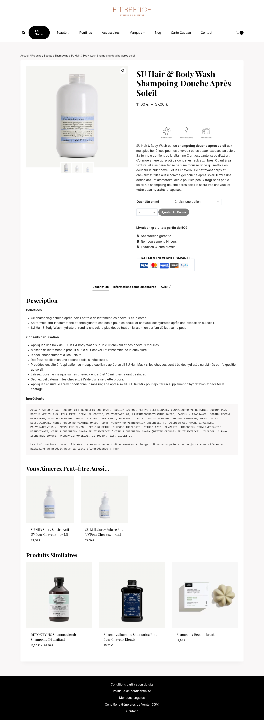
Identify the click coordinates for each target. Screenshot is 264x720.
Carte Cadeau (181, 32)
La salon (39, 32)
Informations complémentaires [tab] (134, 287)
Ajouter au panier (173, 212)
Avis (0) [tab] (166, 287)
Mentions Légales (132, 698)
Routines (85, 32)
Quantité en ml (147, 202)
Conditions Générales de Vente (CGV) (132, 704)
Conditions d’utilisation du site (132, 684)
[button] (123, 70)
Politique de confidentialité (132, 691)
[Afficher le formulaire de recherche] (23, 33)
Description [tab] (100, 287)
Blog (158, 32)
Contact (206, 32)
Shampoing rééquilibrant (195, 634)
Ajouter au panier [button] (190, 651)
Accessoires (111, 32)
